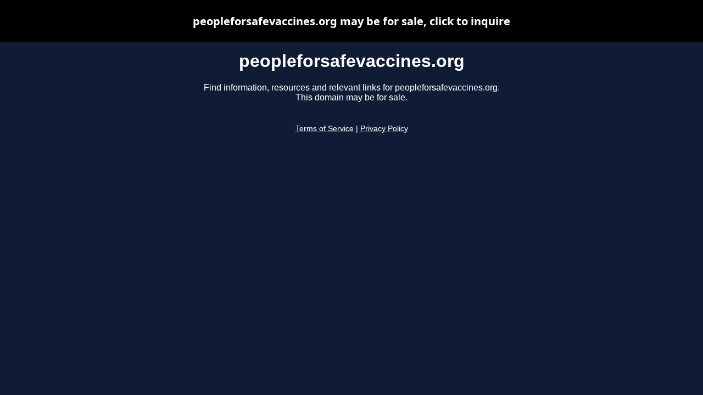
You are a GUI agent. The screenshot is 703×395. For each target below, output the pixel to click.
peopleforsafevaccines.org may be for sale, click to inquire (351, 21)
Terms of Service (324, 129)
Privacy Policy (384, 129)
